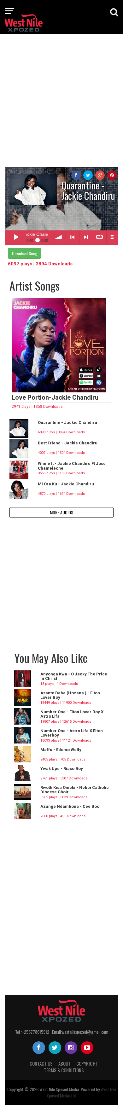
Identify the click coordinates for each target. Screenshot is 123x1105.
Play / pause (16, 237)
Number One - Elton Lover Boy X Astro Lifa (71, 714)
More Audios (61, 512)
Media (74, 1089)
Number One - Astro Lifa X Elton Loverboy (71, 733)
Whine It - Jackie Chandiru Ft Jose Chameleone (72, 465)
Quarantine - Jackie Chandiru (67, 422)
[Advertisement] (61, 99)
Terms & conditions (64, 1070)
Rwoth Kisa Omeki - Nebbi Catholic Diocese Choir (74, 789)
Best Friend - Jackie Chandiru (67, 443)
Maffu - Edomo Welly (60, 749)
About (64, 1063)
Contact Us (41, 1063)
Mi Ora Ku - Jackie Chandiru (66, 484)
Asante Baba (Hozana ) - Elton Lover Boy (70, 695)
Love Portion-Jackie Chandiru (55, 397)
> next (86, 237)
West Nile (47, 1089)
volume (59, 237)
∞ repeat (99, 237)
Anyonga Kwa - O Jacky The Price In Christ (73, 676)
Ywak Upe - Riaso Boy (61, 768)
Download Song (24, 253)
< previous (72, 237)
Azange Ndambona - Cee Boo (69, 806)
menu (113, 237)
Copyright (87, 1063)
